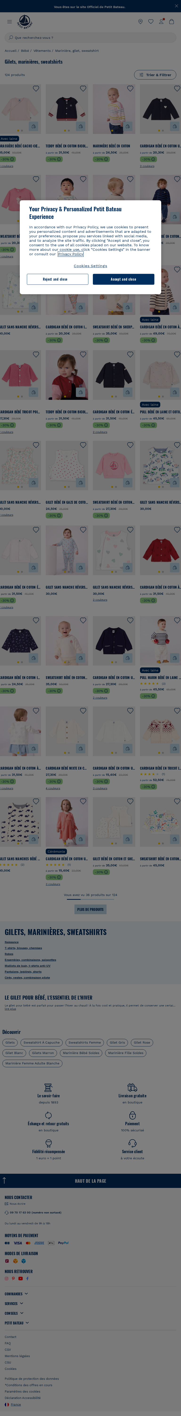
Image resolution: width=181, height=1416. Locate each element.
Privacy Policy (70, 254)
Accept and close (123, 279)
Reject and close (55, 279)
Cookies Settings (90, 266)
